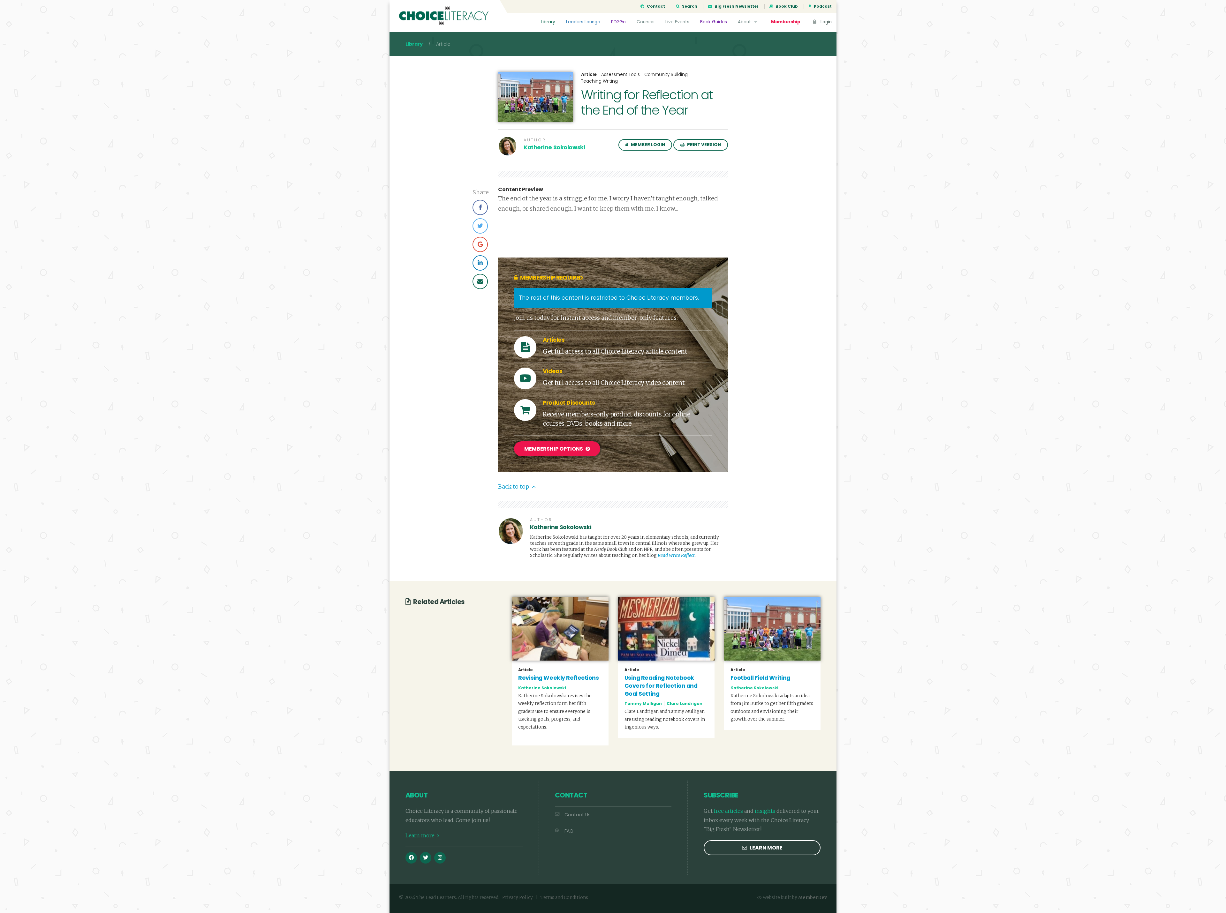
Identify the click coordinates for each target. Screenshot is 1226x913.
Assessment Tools (620, 74)
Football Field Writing (760, 678)
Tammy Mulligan (643, 703)
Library (548, 22)
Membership (785, 22)
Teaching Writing (599, 81)
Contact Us (577, 815)
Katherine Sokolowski (554, 147)
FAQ (568, 831)
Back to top (514, 486)
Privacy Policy (517, 897)
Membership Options (554, 449)
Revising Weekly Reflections (558, 678)
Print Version (703, 145)
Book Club (786, 6)
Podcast (822, 6)
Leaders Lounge (583, 22)
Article (589, 74)
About (745, 22)
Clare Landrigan (684, 703)
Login (825, 22)
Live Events (677, 22)
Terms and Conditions (564, 897)
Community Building (666, 74)
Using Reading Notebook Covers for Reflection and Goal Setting (661, 685)
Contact (655, 6)
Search (689, 6)
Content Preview (520, 189)
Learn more (420, 835)
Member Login (647, 145)
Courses (646, 22)
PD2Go (618, 22)
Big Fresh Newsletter (736, 6)
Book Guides (713, 22)
